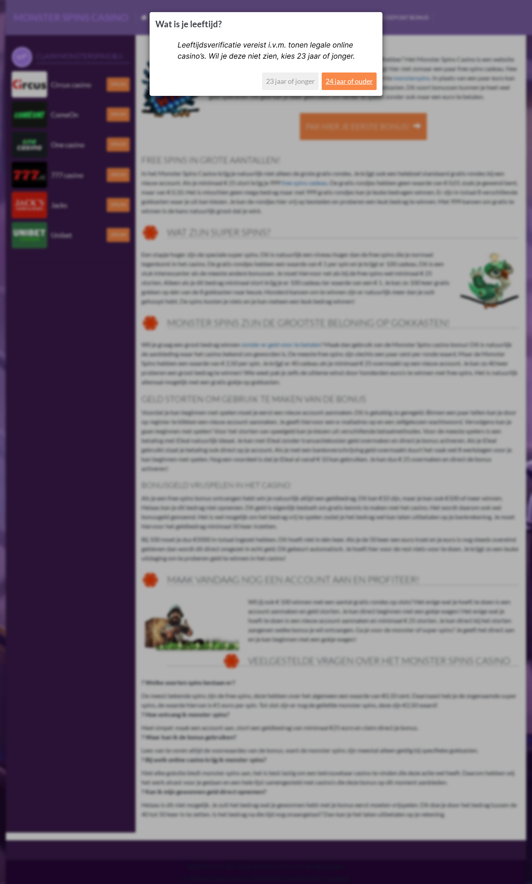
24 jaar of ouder (349, 81)
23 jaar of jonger (290, 81)
